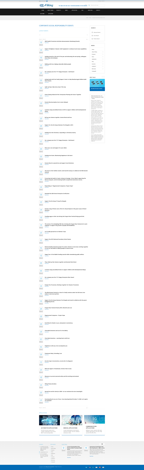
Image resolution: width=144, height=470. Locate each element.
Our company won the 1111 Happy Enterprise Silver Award (59, 277)
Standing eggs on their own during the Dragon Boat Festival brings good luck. (64, 216)
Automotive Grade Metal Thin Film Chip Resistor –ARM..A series (97, 447)
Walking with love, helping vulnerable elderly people (58, 64)
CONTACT (98, 10)
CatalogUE (50, 13)
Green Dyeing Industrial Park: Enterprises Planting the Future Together (63, 94)
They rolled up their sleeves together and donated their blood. (60, 262)
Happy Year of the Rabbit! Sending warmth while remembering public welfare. (64, 254)
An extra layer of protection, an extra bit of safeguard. (59, 361)
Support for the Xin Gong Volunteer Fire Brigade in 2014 (59, 125)
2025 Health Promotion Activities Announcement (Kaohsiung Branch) (62, 41)
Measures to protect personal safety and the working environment (62, 376)
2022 (42, 265)
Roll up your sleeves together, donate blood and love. (58, 117)
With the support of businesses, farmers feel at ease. (58, 368)
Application (74, 10)
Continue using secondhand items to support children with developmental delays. (65, 269)
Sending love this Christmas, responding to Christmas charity (60, 132)
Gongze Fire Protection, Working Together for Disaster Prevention (62, 285)
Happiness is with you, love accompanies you (56, 345)
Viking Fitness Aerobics (50, 384)
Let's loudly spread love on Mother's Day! (55, 231)
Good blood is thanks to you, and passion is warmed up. (59, 323)
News (66, 10)
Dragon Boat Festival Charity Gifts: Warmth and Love (58, 307)
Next (102, 77)
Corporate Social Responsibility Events (98, 17)
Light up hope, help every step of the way (55, 87)
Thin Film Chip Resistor (98, 135)
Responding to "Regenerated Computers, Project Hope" (59, 186)
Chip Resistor (96, 136)
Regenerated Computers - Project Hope (55, 315)
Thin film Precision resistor (96, 88)
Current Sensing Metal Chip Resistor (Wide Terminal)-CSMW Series (74, 448)
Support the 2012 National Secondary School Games (58, 239)
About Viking (50, 10)
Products (58, 10)
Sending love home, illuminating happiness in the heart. (59, 155)
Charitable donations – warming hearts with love (57, 338)
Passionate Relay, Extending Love (53, 353)
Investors (90, 10)
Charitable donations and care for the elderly (56, 330)
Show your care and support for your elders (56, 148)
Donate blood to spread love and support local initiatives (59, 163)
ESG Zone (42, 13)
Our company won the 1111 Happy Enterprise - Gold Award (59, 71)
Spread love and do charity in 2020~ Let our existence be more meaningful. (63, 391)
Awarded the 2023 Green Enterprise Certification (57, 193)
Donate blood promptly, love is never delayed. (56, 102)
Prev (104, 77)
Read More (47, 42)
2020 (42, 387)
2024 (42, 67)
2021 (42, 334)
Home (43, 10)
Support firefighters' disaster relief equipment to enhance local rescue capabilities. (66, 49)
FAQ (82, 10)
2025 (42, 44)
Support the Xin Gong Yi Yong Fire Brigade (55, 201)
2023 (42, 136)
